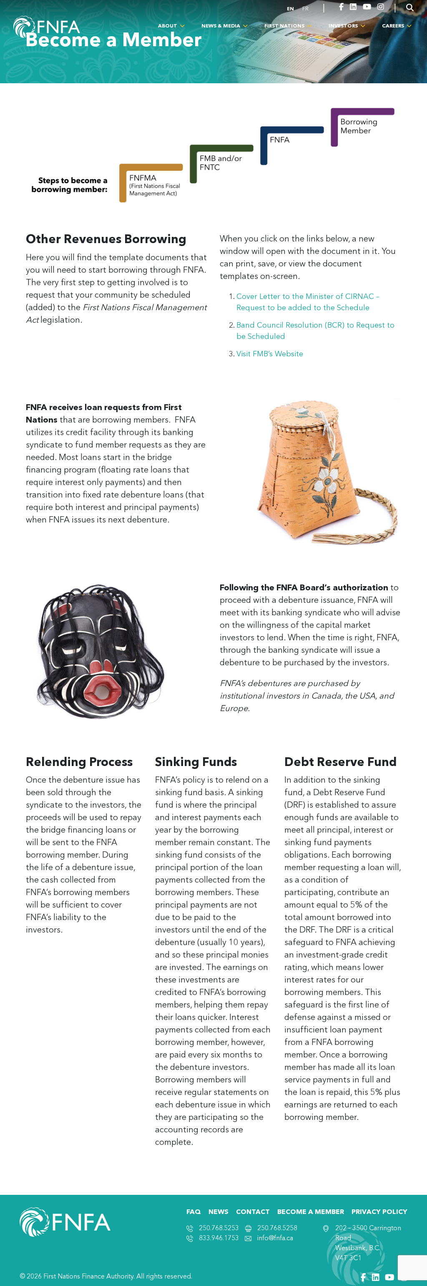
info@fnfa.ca (275, 1238)
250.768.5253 (219, 1228)
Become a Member (310, 1212)
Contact (253, 1212)
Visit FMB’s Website (269, 354)
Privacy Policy (379, 1212)
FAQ (193, 1212)
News (218, 1212)
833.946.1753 (219, 1238)
